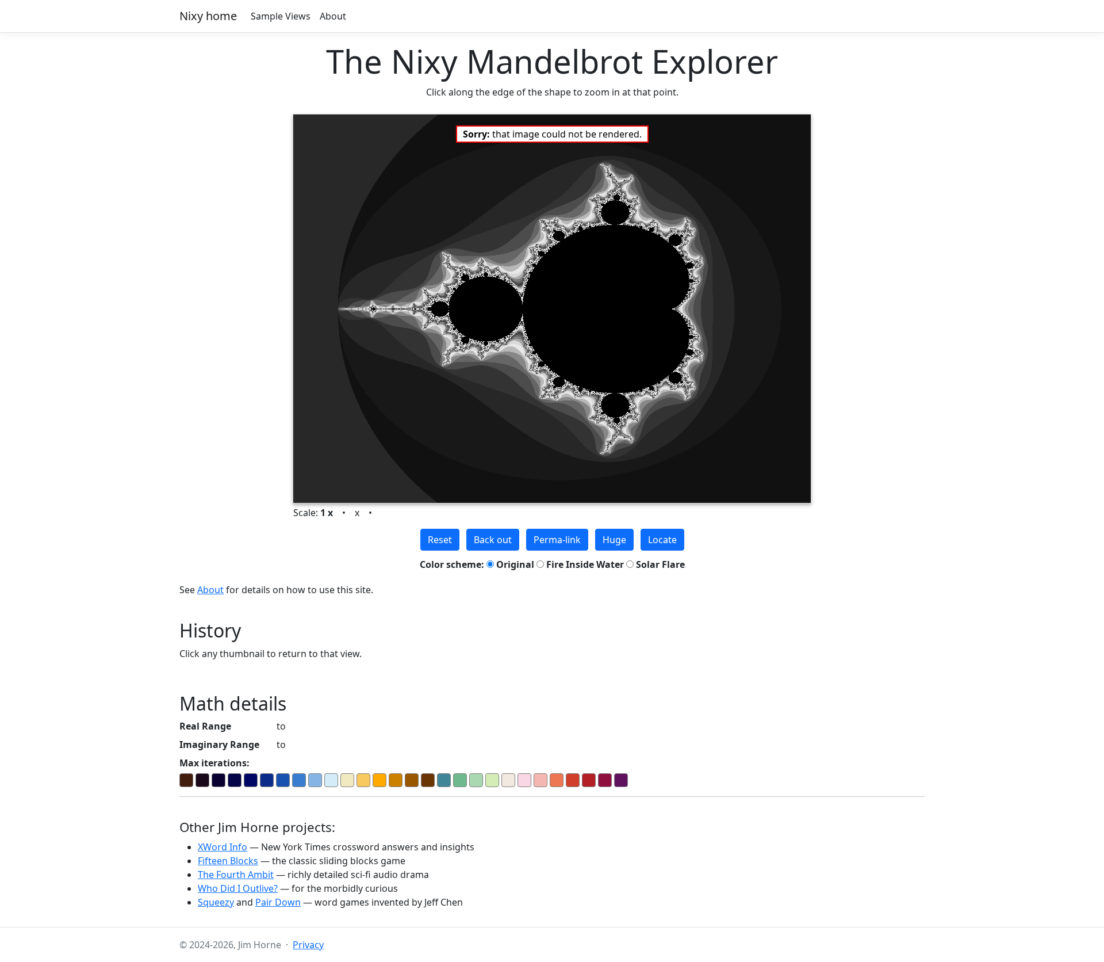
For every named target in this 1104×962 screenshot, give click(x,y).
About (333, 16)
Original (514, 564)
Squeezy (216, 902)
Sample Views (280, 16)
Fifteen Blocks (228, 860)
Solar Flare (659, 564)
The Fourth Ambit (236, 874)
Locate (662, 539)
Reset (440, 539)
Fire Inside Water (584, 564)
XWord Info (222, 847)
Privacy (308, 944)
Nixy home (208, 16)
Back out (493, 539)
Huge (614, 539)
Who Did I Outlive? (238, 888)
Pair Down (278, 902)
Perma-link (557, 539)
